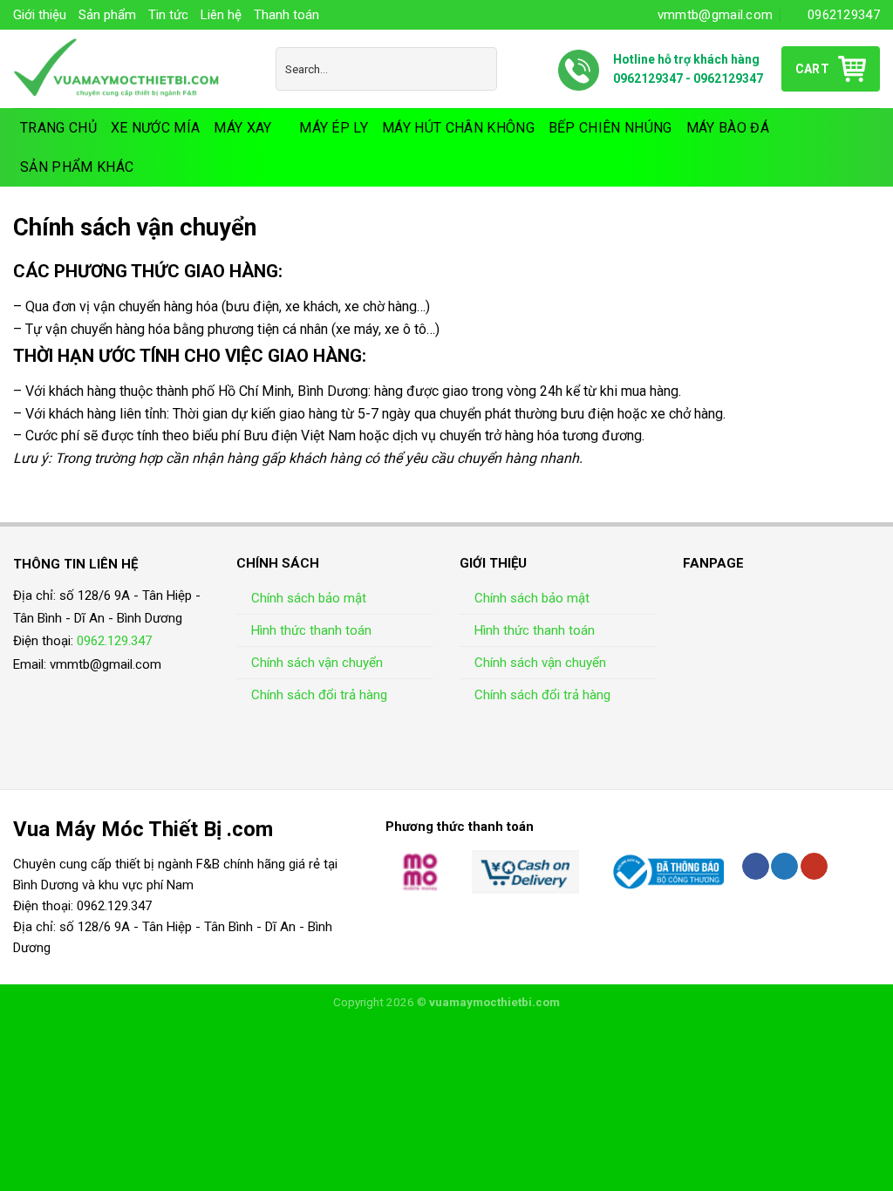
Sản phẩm (107, 15)
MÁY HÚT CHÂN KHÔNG (458, 127)
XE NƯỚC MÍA (156, 127)
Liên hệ (221, 15)
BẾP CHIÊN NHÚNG (610, 127)
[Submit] (480, 69)
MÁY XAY (242, 127)
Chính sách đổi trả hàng (319, 695)
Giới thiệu (39, 15)
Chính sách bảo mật (308, 598)
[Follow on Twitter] (784, 867)
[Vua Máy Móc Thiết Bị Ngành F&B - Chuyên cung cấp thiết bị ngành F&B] (131, 69)
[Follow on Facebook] (755, 867)
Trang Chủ (58, 127)
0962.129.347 (114, 641)
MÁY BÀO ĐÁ (727, 127)
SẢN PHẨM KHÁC (76, 167)
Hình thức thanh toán (311, 630)
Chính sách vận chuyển (317, 662)
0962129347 (648, 78)
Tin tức (168, 15)
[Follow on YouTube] (814, 867)
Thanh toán (286, 15)
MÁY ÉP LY (333, 127)
